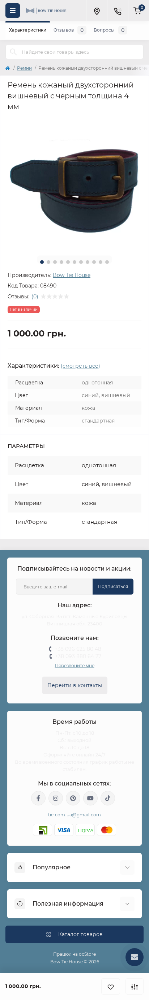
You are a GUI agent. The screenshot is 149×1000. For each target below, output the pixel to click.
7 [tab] (81, 262)
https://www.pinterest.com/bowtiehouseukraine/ (73, 798)
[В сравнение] (134, 986)
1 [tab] (42, 262)
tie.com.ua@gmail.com (74, 814)
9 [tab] (94, 262)
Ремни (24, 68)
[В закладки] (110, 986)
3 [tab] (55, 262)
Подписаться (113, 586)
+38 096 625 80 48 (78, 649)
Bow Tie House (71, 275)
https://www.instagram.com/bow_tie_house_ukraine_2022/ (55, 798)
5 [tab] (68, 262)
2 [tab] (48, 262)
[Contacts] (117, 10)
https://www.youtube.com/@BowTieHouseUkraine (90, 798)
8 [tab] (87, 262)
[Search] (13, 52)
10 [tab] (100, 262)
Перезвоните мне (74, 665)
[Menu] (12, 10)
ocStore (87, 954)
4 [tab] (61, 262)
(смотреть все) (80, 366)
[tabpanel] (74, 183)
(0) (34, 296)
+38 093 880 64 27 (78, 656)
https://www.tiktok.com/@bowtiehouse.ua (108, 798)
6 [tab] (74, 262)
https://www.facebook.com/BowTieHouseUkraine (38, 798)
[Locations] (96, 10)
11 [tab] (107, 262)
